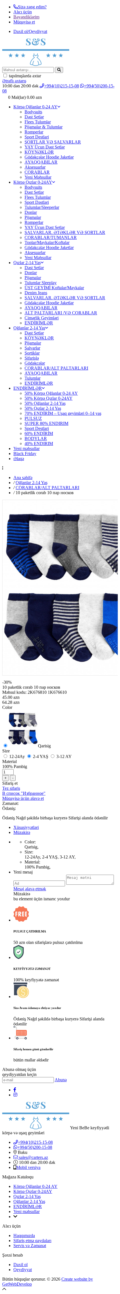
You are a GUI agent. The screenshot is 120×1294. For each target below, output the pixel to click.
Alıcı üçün (22, 11)
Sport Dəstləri (37, 202)
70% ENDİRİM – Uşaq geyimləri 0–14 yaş (63, 413)
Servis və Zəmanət (29, 1245)
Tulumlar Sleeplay (41, 282)
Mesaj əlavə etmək (29, 888)
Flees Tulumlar (38, 121)
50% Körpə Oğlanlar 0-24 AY (51, 393)
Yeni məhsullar (26, 448)
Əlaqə (18, 458)
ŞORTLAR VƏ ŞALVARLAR (53, 142)
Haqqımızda (24, 1235)
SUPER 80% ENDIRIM (46, 423)
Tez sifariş (11, 788)
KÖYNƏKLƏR (39, 152)
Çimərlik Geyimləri (42, 317)
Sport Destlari (37, 137)
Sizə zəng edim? (32, 6)
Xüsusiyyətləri (26, 827)
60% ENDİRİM (39, 433)
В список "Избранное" (23, 793)
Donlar (31, 212)
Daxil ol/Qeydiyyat (30, 31)
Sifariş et (10, 783)
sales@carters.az (33, 1157)
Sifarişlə (32, 358)
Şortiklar (32, 353)
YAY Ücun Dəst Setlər (45, 147)
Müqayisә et (24, 22)
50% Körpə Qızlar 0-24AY (49, 398)
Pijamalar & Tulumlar (44, 127)
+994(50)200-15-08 (34, 1147)
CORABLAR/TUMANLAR (51, 237)
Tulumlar (32, 378)
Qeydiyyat (22, 1269)
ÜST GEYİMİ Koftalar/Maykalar (54, 287)
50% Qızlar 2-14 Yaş (43, 408)
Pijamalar (33, 217)
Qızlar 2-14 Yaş (27, 262)
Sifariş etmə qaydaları (32, 1240)
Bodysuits (33, 111)
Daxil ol (20, 1264)
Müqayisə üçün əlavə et (23, 798)
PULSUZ (33, 418)
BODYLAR (36, 438)
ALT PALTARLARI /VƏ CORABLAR (61, 312)
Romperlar (34, 132)
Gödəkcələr (35, 363)
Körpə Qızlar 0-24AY (32, 182)
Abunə (61, 1079)
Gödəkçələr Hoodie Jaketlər (49, 157)
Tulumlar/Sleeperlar (42, 207)
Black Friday (24, 453)
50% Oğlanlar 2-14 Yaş (45, 403)
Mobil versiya (28, 1167)
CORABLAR (37, 172)
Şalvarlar (32, 348)
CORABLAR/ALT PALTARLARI (56, 368)
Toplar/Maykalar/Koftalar (47, 242)
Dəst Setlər (34, 116)
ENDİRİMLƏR (39, 322)
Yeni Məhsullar (38, 177)
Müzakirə (21, 832)
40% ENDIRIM (39, 443)
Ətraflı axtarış (14, 80)
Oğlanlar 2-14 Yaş (29, 328)
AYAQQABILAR (41, 162)
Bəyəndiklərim (26, 17)
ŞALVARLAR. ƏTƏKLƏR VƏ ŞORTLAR (65, 232)
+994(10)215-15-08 (61, 85)
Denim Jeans (36, 292)
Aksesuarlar (35, 167)
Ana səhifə (22, 477)
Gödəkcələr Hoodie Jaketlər (49, 247)
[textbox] (28, 70)
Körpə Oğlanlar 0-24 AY (35, 106)
